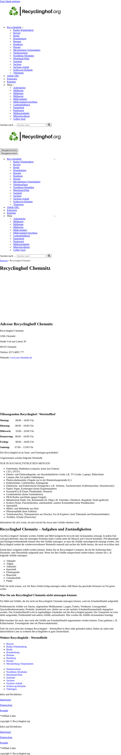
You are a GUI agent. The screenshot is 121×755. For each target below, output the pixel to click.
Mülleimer (18, 93)
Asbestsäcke (19, 87)
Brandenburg (19, 38)
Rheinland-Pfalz (21, 58)
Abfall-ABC (13, 75)
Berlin (16, 35)
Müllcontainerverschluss (25, 102)
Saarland (17, 61)
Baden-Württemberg (23, 30)
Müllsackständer (21, 113)
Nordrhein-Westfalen (23, 55)
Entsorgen (12, 78)
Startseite (4, 260)
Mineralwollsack (21, 116)
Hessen (16, 47)
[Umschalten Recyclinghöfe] (54, 159)
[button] (22, 27)
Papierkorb (18, 107)
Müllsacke (18, 96)
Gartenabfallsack (21, 104)
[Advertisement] (60, 297)
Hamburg (18, 44)
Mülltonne (18, 90)
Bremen (17, 41)
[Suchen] (49, 125)
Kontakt (4, 710)
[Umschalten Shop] (54, 216)
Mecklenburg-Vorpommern (26, 50)
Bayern (16, 33)
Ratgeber (11, 81)
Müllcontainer (20, 99)
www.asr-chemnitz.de (21, 357)
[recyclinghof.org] (39, 21)
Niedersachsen (20, 53)
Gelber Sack (19, 119)
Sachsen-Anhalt (21, 67)
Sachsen (17, 64)
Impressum (5, 699)
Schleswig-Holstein (23, 70)
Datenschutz (6, 705)
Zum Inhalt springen (10, 1)
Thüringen (18, 72)
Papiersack (18, 110)
